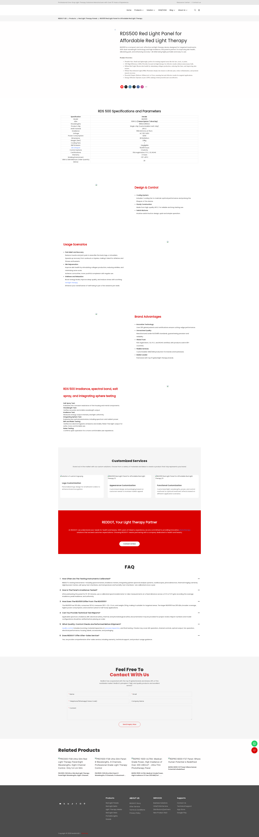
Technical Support (184, 806)
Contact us (196, 2)
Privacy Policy (135, 813)
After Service (135, 806)
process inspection (112, 628)
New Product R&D (160, 813)
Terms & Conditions (137, 810)
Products (72, 18)
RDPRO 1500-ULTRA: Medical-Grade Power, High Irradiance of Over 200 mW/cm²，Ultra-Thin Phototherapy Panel (147, 774)
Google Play (182, 813)
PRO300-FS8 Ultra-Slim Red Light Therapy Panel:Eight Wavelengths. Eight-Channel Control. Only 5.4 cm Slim (73, 774)
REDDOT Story (135, 803)
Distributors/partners (161, 809)
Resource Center (183, 2)
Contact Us (181, 803)
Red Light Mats (111, 813)
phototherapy (184, 530)
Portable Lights (112, 816)
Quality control (67, 628)
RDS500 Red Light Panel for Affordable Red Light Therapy (121, 18)
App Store (181, 809)
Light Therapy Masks (114, 809)
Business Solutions (160, 803)
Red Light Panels (112, 803)
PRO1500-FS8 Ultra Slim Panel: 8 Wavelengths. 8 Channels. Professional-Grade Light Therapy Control (110, 774)
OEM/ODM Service (160, 806)
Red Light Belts (111, 806)
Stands (108, 819)
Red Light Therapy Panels (88, 18)
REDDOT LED (62, 18)
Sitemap (84, 833)
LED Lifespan (75, 148)
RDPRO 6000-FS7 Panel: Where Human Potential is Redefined (182, 768)
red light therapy (71, 283)
